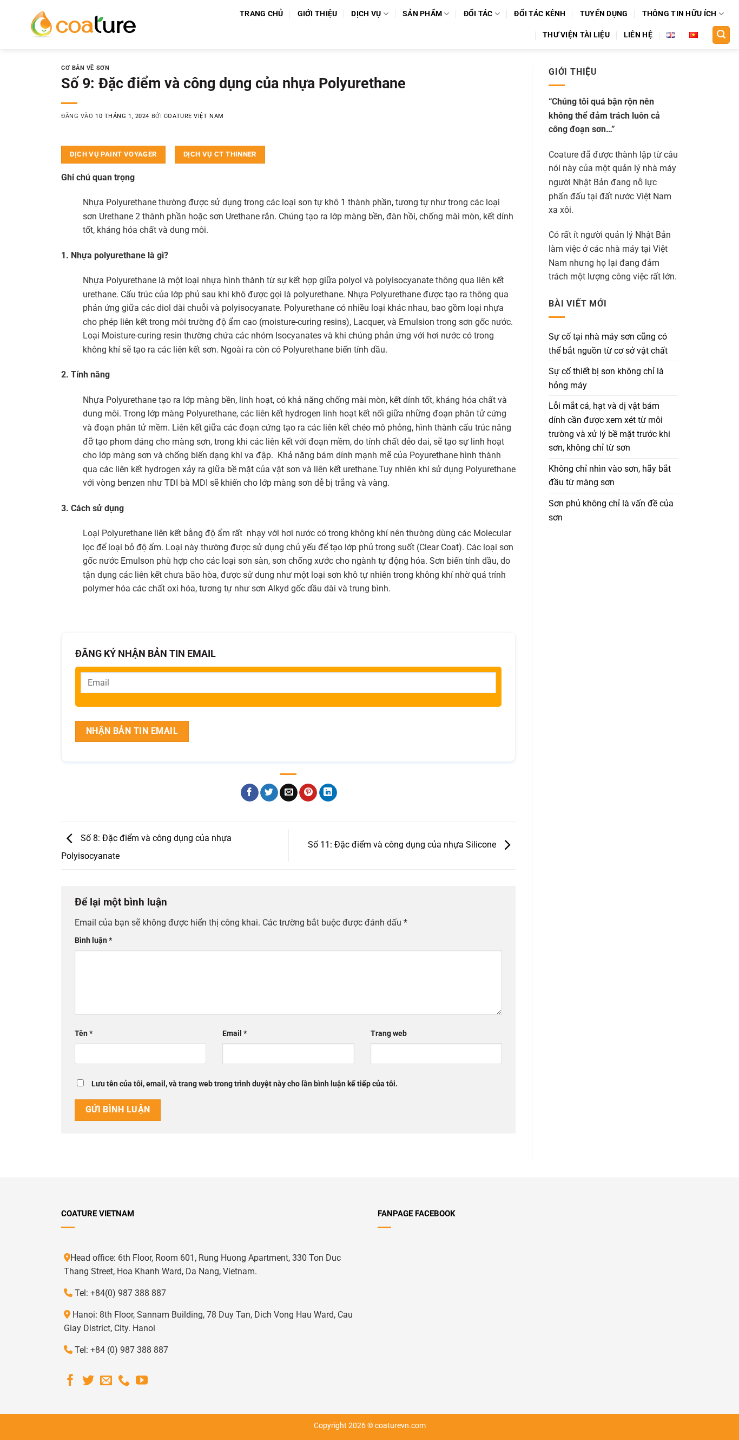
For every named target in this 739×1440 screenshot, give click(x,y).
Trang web (389, 1033)
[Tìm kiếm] (721, 35)
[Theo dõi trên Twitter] (88, 1381)
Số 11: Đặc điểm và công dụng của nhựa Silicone (403, 845)
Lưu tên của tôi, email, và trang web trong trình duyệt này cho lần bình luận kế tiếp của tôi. (244, 1084)
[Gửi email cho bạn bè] (289, 793)
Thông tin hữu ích (679, 13)
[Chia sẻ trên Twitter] (269, 793)
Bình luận (93, 940)
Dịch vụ (366, 13)
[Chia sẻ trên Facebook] (250, 793)
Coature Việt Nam (194, 116)
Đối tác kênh (539, 13)
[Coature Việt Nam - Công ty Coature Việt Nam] (83, 24)
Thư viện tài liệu (576, 35)
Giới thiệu (318, 13)
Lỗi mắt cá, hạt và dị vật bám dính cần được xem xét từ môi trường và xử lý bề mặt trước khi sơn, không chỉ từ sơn (609, 427)
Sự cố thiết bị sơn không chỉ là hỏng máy (606, 378)
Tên (84, 1033)
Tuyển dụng (604, 13)
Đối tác (478, 13)
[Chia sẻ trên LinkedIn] (328, 793)
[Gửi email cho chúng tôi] (106, 1381)
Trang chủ (261, 13)
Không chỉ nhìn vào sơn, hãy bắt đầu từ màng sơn (610, 476)
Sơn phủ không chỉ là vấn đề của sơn (611, 510)
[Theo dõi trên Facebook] (70, 1381)
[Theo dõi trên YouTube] (142, 1381)
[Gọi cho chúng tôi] (124, 1381)
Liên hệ (638, 35)
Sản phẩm (422, 13)
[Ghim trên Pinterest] (308, 793)
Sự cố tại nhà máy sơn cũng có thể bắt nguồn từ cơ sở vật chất (608, 343)
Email (234, 1033)
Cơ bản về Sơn (85, 67)
